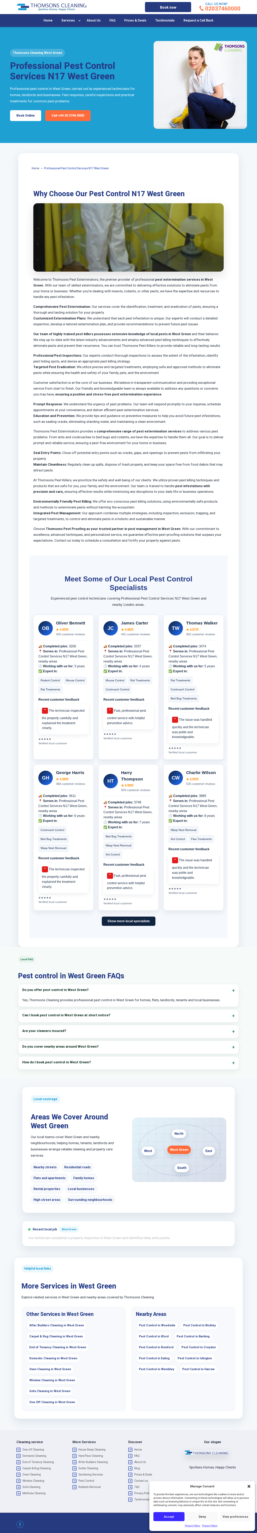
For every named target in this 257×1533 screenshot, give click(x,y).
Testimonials (165, 20)
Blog (137, 1468)
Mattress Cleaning (34, 1493)
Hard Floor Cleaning (91, 1455)
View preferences (235, 1517)
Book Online (25, 115)
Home (48, 20)
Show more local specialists (128, 921)
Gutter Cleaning (88, 1468)
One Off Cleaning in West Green (52, 1402)
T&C (137, 1487)
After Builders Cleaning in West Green (56, 1325)
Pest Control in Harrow (198, 1369)
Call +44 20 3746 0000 (68, 115)
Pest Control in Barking (193, 1336)
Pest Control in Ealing (154, 1358)
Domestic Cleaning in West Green (53, 1358)
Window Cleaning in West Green (52, 1380)
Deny (202, 1517)
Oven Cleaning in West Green (50, 1369)
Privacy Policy (192, 1525)
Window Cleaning (33, 1480)
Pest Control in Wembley (156, 1369)
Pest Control (86, 1480)
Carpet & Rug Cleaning (36, 1468)
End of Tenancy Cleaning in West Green (57, 1347)
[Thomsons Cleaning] (51, 7)
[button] (249, 1486)
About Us (94, 20)
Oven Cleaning (31, 1474)
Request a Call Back (198, 20)
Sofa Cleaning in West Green (49, 1391)
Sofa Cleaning (31, 1487)
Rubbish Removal (90, 1487)
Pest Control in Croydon (199, 1347)
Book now (168, 7)
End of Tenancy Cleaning (38, 1462)
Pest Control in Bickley (199, 1325)
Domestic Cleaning (34, 1455)
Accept (169, 1517)
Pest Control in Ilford (154, 1336)
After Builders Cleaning (93, 1462)
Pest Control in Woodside (157, 1325)
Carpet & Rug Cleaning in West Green (56, 1336)
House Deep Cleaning (92, 1449)
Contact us (141, 1480)
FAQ (112, 20)
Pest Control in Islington (195, 1358)
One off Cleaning (33, 1449)
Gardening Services (91, 1474)
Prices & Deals (135, 20)
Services (68, 20)
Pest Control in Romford (156, 1347)
